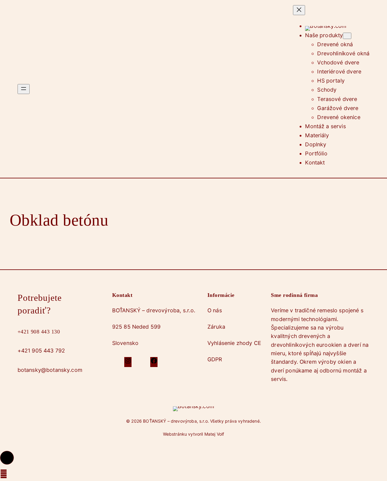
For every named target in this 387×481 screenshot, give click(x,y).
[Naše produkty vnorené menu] (347, 36)
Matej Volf (214, 434)
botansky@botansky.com (50, 370)
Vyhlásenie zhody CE (234, 343)
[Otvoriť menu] (24, 89)
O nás (214, 310)
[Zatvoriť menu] (299, 10)
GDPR (214, 359)
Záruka (216, 326)
